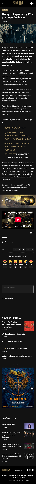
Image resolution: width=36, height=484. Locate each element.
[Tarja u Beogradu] (29, 426)
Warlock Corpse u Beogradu (13, 334)
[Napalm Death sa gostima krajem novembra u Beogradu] (29, 434)
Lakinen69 (26, 480)
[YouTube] (27, 470)
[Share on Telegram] (28, 249)
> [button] (31, 388)
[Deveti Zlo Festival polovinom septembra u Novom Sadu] (29, 326)
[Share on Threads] (32, 249)
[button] (3, 3)
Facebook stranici (8, 78)
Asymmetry (22, 154)
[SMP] (18, 3)
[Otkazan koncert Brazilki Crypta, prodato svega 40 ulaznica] (29, 456)
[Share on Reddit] (23, 249)
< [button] (4, 388)
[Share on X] (19, 249)
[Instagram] (30, 470)
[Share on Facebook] (15, 249)
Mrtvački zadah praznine (14, 349)
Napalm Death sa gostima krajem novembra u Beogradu (11, 435)
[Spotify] (33, 470)
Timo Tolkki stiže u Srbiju (12, 341)
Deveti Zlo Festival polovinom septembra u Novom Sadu (11, 324)
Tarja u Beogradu (8, 424)
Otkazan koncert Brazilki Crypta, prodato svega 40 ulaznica (11, 456)
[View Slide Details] (18, 388)
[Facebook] (25, 470)
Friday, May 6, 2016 (18, 157)
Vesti (5, 10)
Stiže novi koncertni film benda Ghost (17, 356)
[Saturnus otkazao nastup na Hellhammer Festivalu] (29, 446)
